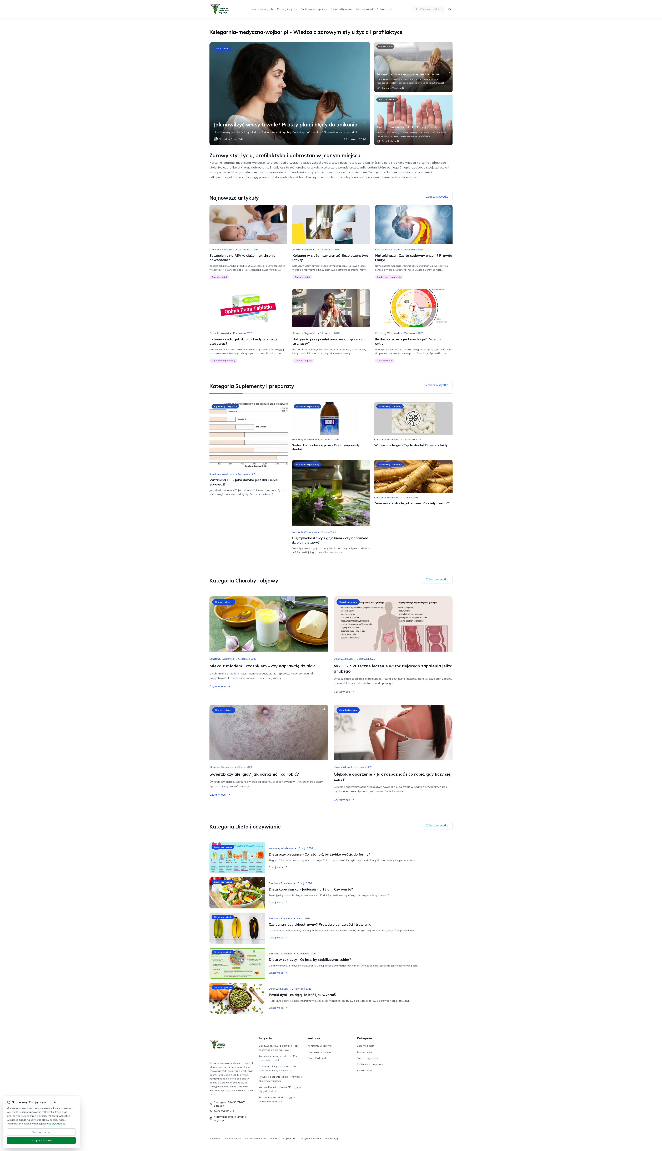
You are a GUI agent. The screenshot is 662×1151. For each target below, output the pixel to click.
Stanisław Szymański (304, 249)
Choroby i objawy (287, 9)
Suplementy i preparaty (314, 9)
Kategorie (364, 1038)
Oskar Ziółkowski (219, 333)
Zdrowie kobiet (364, 9)
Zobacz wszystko (437, 196)
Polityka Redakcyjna (311, 1138)
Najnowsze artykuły (262, 9)
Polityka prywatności (255, 1138)
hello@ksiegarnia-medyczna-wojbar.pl (230, 1118)
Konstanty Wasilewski (221, 249)
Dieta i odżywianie (341, 9)
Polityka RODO (289, 1138)
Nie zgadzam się (41, 1132)
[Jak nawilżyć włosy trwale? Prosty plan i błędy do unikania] (289, 93)
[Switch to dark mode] (449, 9)
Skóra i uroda (385, 9)
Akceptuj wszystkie (41, 1140)
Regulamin (214, 1138)
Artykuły (265, 1038)
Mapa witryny (331, 1138)
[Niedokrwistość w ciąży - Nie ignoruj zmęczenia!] (413, 67)
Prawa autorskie (232, 1138)
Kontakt (274, 1138)
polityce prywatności (54, 1123)
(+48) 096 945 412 (224, 1111)
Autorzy (314, 1038)
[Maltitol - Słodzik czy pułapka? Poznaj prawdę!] (413, 120)
